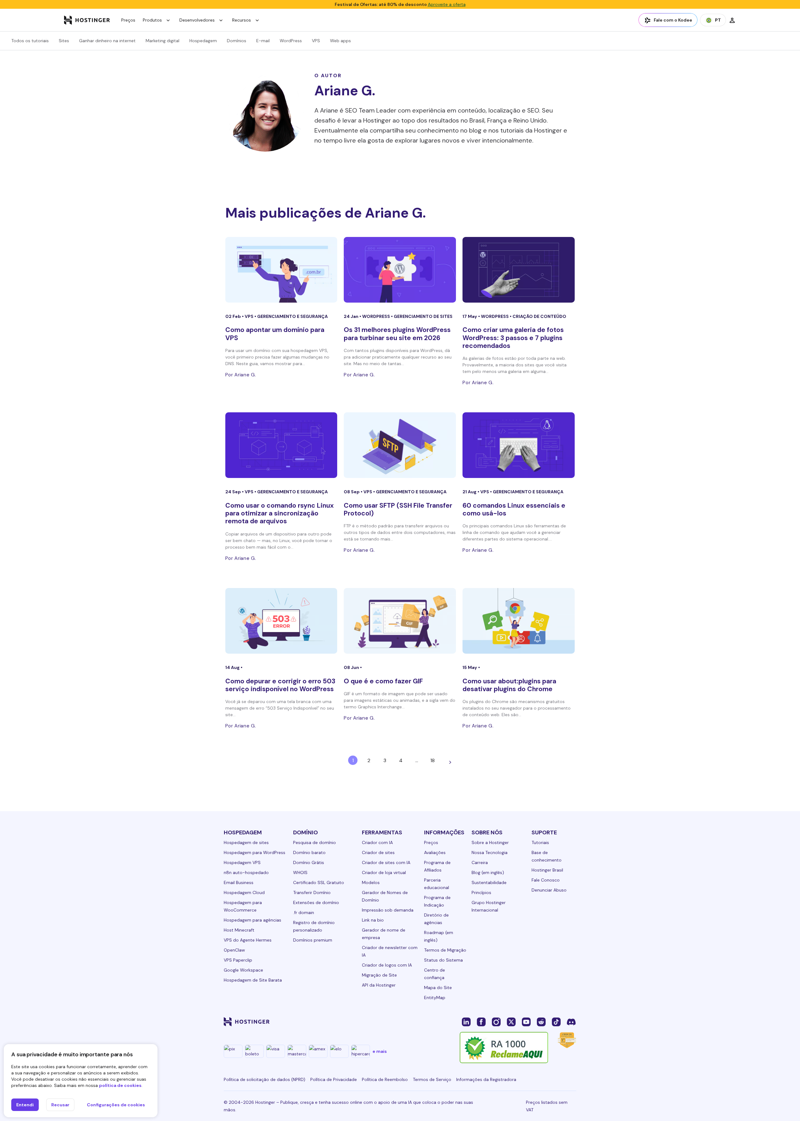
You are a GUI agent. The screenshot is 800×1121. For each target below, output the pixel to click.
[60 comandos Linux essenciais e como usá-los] (518, 445)
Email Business (238, 882)
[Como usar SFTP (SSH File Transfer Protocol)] (400, 445)
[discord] (571, 1021)
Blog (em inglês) (488, 872)
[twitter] (511, 1021)
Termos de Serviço (432, 1079)
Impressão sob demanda (387, 910)
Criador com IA (377, 842)
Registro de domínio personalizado (314, 926)
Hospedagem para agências (252, 920)
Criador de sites (378, 852)
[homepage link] (87, 20)
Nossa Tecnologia (490, 852)
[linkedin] (466, 1021)
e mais (379, 1051)
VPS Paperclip (238, 960)
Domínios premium (312, 940)
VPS (316, 40)
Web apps (340, 40)
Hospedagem (203, 40)
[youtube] (526, 1021)
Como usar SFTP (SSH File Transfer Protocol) (398, 509)
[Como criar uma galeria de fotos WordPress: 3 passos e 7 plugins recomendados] (518, 270)
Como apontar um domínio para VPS (274, 333)
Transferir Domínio (312, 892)
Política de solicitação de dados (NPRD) (264, 1079)
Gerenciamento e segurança (292, 316)
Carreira (480, 862)
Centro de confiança (434, 973)
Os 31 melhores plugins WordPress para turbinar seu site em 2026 (397, 333)
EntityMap (434, 997)
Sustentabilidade (489, 882)
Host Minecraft (239, 930)
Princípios (481, 892)
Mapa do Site (438, 987)
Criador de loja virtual (384, 872)
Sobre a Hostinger (490, 842)
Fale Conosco (546, 880)
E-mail (263, 40)
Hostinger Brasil (547, 870)
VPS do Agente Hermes (248, 940)
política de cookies (120, 1085)
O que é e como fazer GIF (383, 681)
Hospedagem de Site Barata (253, 980)
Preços (128, 20)
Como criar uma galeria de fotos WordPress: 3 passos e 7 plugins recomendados (513, 337)
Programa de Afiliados (437, 866)
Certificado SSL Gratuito (318, 882)
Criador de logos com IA (387, 965)
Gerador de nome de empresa (383, 933)
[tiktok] (556, 1021)
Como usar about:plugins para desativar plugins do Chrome (509, 685)
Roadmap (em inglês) (438, 936)
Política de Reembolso (385, 1079)
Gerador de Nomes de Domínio (385, 896)
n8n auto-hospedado (246, 872)
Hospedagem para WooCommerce (243, 906)
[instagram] (496, 1021)
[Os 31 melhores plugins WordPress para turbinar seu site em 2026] (400, 270)
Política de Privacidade (333, 1079)
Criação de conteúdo (539, 316)
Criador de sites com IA (386, 862)
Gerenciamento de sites (423, 316)
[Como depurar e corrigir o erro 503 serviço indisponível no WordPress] (281, 621)
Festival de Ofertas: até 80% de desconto (400, 4)
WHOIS (300, 872)
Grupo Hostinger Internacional (489, 906)
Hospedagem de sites (246, 842)
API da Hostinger (379, 985)
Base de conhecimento (547, 856)
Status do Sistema (443, 960)
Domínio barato (309, 852)
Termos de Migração (445, 950)
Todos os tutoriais (30, 40)
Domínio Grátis (308, 862)
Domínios (236, 40)
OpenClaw (234, 950)
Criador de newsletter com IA (390, 951)
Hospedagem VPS (242, 862)
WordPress (291, 40)
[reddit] (541, 1021)
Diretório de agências (436, 918)
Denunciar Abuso (549, 890)
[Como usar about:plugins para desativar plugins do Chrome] (518, 621)
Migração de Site (379, 975)
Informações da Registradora (486, 1079)
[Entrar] (732, 20)
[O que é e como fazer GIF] (400, 621)
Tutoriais (540, 842)
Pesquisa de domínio (314, 842)
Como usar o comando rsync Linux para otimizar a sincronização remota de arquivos (279, 513)
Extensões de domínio (316, 902)
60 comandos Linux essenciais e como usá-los (513, 509)
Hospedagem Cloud (244, 892)
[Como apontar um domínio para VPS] (281, 270)
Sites (64, 40)
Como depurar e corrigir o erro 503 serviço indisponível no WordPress (280, 685)
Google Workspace (243, 970)
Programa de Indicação (437, 901)
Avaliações (435, 852)
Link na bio (373, 920)
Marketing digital (162, 40)
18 (432, 760)
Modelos (371, 882)
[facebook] (481, 1021)
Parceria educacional (436, 883)
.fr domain (303, 912)
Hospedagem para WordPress (254, 852)
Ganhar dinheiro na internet (107, 40)
